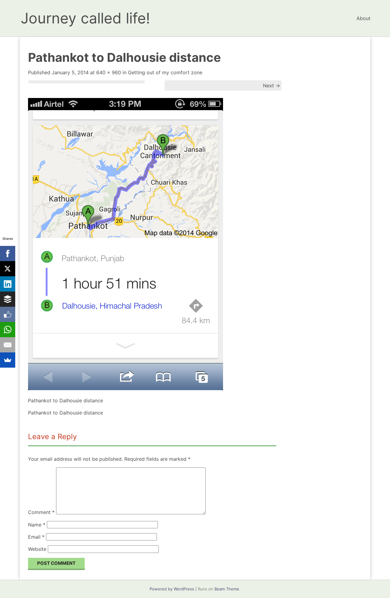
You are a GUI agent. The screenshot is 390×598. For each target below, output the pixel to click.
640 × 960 (108, 72)
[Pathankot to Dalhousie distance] (125, 388)
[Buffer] (7, 299)
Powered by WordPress (172, 588)
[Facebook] (7, 253)
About (363, 18)
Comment (41, 512)
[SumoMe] (7, 360)
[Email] (7, 344)
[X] (7, 268)
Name (36, 525)
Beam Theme (226, 588)
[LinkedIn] (7, 284)
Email (36, 537)
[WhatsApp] (7, 329)
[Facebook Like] (7, 314)
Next (271, 85)
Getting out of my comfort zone (165, 72)
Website (37, 549)
